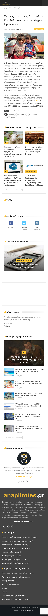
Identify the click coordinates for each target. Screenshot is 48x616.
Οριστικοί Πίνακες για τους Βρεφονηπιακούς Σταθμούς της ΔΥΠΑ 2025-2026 (24, 360)
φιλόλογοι (13, 117)
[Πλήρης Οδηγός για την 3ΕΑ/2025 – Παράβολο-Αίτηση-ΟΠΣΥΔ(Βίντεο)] (9, 406)
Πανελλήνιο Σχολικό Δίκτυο (12, 556)
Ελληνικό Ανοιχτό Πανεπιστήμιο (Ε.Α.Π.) (16, 548)
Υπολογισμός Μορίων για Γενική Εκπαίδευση (18, 573)
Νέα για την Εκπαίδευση (10, 584)
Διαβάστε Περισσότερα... (24, 477)
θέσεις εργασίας (33, 114)
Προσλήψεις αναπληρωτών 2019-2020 (15, 599)
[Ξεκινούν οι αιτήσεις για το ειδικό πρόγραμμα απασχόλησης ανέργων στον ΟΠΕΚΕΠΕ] (13, 137)
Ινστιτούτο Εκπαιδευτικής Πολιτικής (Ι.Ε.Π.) (17, 541)
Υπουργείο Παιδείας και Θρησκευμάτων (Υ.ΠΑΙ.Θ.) (19, 537)
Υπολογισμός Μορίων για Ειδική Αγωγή (16, 577)
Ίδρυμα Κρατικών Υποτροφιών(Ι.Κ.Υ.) (15, 545)
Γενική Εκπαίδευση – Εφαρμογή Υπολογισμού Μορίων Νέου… (24, 266)
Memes (4, 592)
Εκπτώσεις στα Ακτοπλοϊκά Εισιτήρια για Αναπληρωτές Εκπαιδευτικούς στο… (29, 371)
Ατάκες (4, 588)
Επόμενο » (7, 326)
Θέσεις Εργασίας (39, 29)
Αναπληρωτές (29, 610)
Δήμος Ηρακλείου (15, 110)
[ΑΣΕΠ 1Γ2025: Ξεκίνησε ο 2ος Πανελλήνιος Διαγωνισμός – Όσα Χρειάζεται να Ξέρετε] (34, 166)
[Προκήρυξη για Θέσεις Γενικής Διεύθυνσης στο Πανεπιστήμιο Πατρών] (34, 137)
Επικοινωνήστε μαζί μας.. (24, 521)
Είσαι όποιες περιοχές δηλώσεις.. (14, 596)
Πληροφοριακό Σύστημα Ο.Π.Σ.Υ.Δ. (14, 559)
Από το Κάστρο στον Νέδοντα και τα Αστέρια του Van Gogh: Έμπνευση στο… (29, 416)
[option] (24, 259)
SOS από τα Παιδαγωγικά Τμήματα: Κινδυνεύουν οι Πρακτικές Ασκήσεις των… (28, 383)
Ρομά (6, 117)
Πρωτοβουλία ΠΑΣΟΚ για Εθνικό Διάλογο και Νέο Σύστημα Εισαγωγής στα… (29, 428)
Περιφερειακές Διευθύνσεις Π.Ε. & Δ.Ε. (15, 563)
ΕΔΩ (37, 101)
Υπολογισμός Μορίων (24, 260)
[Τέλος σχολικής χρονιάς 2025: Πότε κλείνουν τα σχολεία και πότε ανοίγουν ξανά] (9, 396)
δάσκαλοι (11, 114)
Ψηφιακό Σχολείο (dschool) (11, 552)
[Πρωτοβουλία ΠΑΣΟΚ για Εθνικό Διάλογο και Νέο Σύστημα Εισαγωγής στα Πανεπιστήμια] (9, 428)
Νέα (6, 143)
